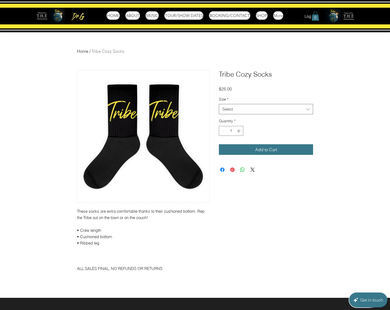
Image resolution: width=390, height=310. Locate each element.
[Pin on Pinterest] (232, 170)
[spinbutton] (231, 131)
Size (223, 99)
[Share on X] (252, 170)
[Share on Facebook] (222, 170)
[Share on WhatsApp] (242, 170)
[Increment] (239, 131)
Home (82, 51)
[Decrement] (223, 131)
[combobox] (266, 109)
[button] (315, 16)
